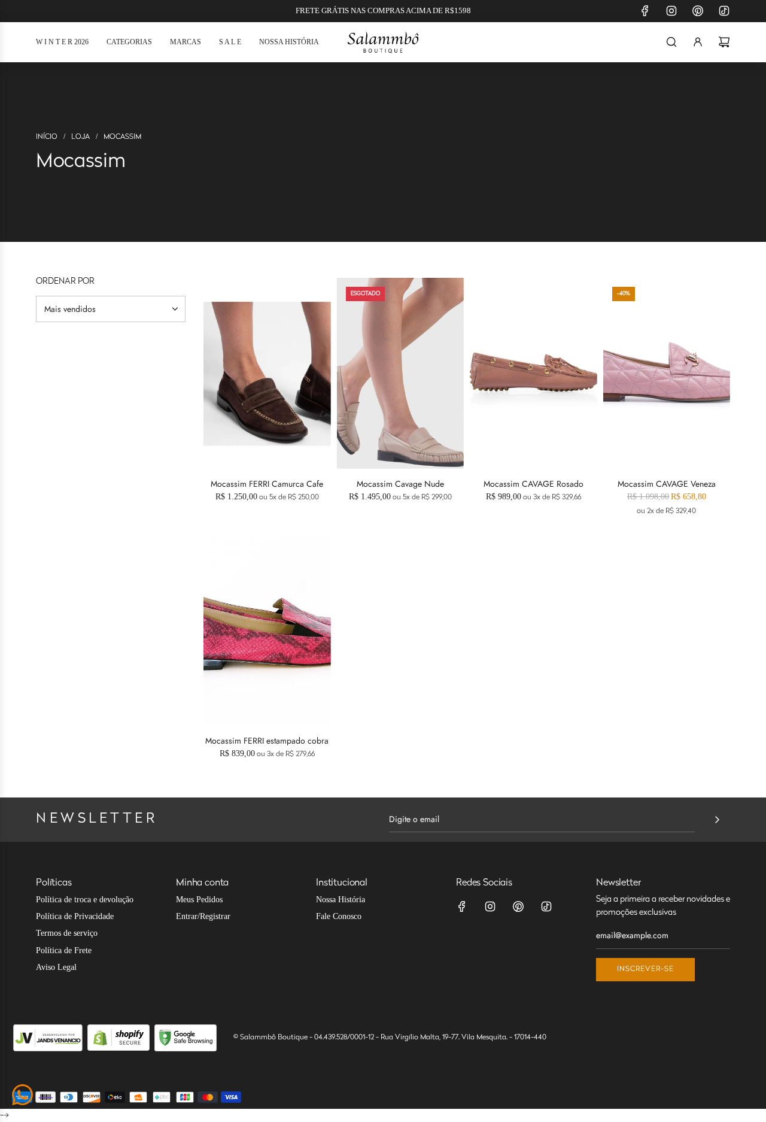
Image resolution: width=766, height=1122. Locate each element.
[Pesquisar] (671, 42)
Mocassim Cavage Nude (400, 484)
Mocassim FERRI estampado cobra (267, 741)
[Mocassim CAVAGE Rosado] (533, 373)
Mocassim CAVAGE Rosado (533, 484)
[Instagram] (671, 11)
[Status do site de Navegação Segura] (185, 1037)
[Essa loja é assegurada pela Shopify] (118, 1037)
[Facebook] (645, 11)
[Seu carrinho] (724, 42)
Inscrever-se (645, 969)
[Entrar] (698, 42)
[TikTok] (724, 11)
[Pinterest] (698, 11)
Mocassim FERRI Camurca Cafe (267, 484)
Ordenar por (65, 282)
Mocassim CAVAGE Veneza (667, 484)
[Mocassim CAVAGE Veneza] (667, 373)
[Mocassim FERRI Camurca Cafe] (267, 373)
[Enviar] (717, 819)
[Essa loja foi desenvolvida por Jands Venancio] (48, 1037)
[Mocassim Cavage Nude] (400, 373)
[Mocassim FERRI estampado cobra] (267, 630)
